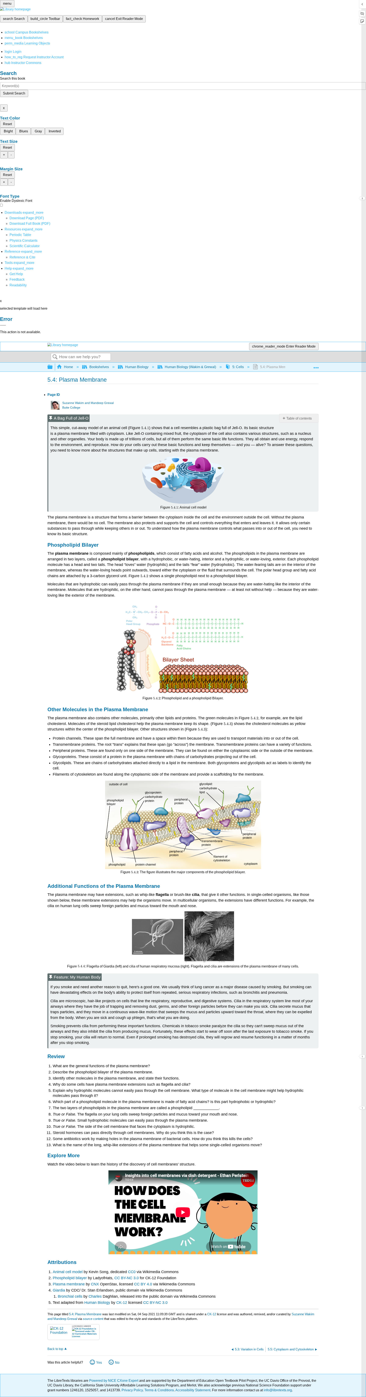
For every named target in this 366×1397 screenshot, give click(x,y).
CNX (95, 1284)
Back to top (55, 1349)
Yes (99, 1362)
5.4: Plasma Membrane (85, 1314)
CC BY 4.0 (143, 1284)
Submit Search (14, 93)
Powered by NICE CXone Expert (114, 1380)
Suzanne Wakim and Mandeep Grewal (88, 403)
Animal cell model (68, 1272)
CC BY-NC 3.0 (126, 1278)
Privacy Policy (132, 1390)
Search (55, 357)
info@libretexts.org (277, 1390)
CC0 (132, 1272)
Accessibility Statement (192, 1390)
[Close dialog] (3, 325)
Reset (7, 124)
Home (68, 367)
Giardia (59, 1290)
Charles (96, 1296)
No (117, 1362)
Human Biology (136, 367)
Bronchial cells (70, 1296)
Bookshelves (99, 367)
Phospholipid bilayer (70, 1278)
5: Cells (238, 367)
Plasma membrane (69, 1284)
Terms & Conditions (159, 1390)
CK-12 (121, 1302)
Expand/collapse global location (316, 366)
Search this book (12, 78)
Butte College (71, 407)
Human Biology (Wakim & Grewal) (190, 367)
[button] (17, 279)
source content (93, 1319)
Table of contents (299, 418)
